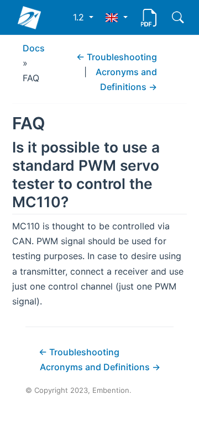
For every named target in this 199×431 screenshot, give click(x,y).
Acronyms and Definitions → (100, 366)
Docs (34, 48)
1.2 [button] (80, 17)
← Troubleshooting (116, 56)
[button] (116, 17)
